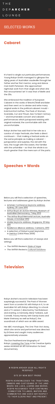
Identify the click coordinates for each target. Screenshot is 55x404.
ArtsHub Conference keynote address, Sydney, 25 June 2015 (26, 206)
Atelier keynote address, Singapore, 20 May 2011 (28, 223)
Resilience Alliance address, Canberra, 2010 (28, 227)
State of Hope (34, 246)
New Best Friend (32, 375)
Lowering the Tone (20, 343)
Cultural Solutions (37, 249)
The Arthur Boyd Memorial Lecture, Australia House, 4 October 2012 (28, 217)
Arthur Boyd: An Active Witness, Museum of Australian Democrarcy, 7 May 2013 (28, 212)
